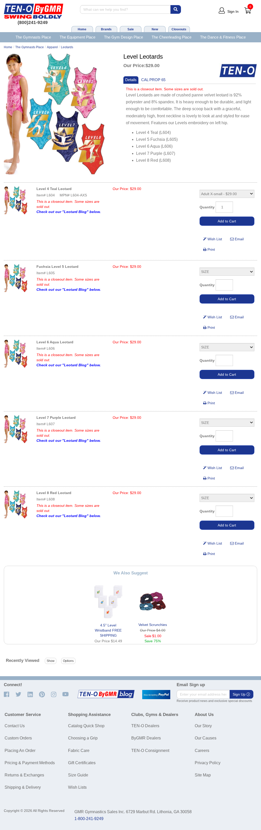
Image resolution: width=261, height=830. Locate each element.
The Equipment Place (77, 37)
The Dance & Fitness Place (223, 37)
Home (82, 29)
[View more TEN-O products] (238, 70)
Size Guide (78, 775)
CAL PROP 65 (153, 80)
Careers (202, 750)
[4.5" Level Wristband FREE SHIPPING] (108, 602)
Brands (106, 29)
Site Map (203, 775)
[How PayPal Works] (156, 694)
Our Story (203, 726)
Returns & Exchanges (24, 775)
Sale (130, 29)
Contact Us (15, 726)
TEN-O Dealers (145, 726)
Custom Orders (18, 738)
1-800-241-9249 (88, 818)
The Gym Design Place (123, 37)
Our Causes (205, 738)
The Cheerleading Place (171, 37)
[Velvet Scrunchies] (153, 601)
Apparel (52, 47)
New (155, 29)
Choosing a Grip (83, 738)
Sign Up (239, 694)
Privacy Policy (207, 763)
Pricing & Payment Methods (30, 763)
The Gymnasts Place (33, 37)
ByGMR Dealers (146, 738)
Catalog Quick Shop (86, 726)
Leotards (67, 47)
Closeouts (179, 29)
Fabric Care (78, 750)
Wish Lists (77, 787)
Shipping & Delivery (23, 787)
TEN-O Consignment (150, 750)
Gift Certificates (82, 763)
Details (131, 80)
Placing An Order (20, 750)
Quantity (207, 207)
